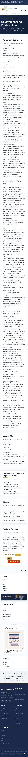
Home (2, 13)
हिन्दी (5, 664)
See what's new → (6, 4)
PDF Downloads (5, 743)
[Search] (21, 10)
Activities (5, 607)
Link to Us (17, 723)
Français (7, 666)
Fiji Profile (5, 579)
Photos (4, 584)
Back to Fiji (24, 570)
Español (6, 660)
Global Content (6, 616)
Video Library (6, 618)
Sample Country (19, 713)
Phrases (4, 590)
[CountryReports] (9, 8)
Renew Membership (20, 694)
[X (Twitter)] (6, 701)
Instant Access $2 (14, 561)
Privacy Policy (4, 713)
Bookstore (5, 610)
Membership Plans (19, 699)
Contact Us (3, 710)
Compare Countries (7, 614)
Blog (4, 612)
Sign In (9, 558)
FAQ (16, 708)
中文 (6, 662)
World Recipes (6, 619)
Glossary (21, 680)
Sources (17, 721)
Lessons (8, 678)
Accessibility (4, 718)
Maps (4, 581)
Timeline (5, 588)
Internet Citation (11, 680)
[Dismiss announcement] (26, 2)
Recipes (5, 582)
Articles (4, 608)
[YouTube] (10, 701)
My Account (18, 697)
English (2, 730)
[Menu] (25, 10)
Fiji (12, 13)
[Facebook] (2, 701)
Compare (16, 673)
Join (17, 554)
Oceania (8, 13)
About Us (3, 708)
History (4, 586)
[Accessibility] (25, 754)
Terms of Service (5, 716)
